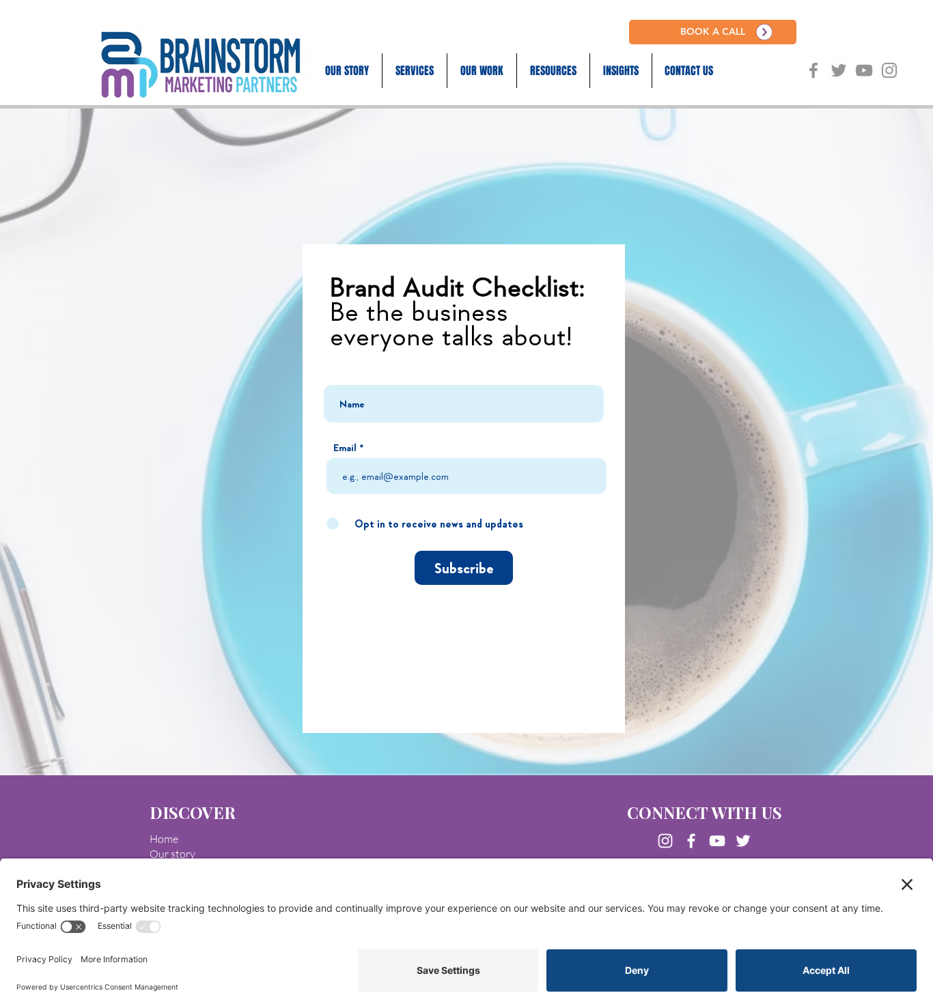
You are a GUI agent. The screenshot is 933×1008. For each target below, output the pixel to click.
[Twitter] (743, 840)
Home (164, 839)
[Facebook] (691, 840)
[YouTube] (717, 840)
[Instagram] (665, 840)
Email (345, 447)
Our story (172, 854)
